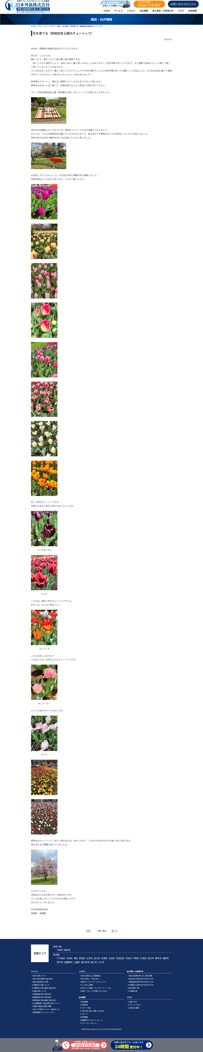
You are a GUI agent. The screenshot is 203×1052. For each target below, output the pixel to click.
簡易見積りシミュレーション (44, 1012)
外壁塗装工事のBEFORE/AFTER (141, 982)
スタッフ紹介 (86, 1008)
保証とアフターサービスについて (93, 982)
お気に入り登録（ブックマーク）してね (96, 988)
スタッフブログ (49, 26)
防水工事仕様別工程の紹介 (43, 978)
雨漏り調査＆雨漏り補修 (42, 1006)
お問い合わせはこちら (183, 4)
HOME (33, 26)
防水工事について (39, 975)
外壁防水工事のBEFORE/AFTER (141, 985)
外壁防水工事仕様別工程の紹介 (44, 988)
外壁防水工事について (41, 985)
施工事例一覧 (134, 988)
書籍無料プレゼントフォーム (92, 1020)
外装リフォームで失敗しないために (94, 991)
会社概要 (84, 1001)
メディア (84, 1014)
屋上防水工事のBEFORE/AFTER (141, 978)
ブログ (39, 26)
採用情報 (84, 1017)
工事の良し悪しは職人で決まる (92, 1011)
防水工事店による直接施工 (91, 975)
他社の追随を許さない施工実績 (140, 975)
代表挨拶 (84, 1004)
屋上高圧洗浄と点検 (40, 982)
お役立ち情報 (134, 1008)
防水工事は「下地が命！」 (91, 978)
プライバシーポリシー (89, 1023)
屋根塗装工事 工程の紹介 (42, 997)
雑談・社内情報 (63, 26)
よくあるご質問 (87, 985)
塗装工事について (39, 991)
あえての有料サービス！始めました (46, 1009)
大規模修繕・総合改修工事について (46, 1003)
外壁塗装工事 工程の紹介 (42, 994)
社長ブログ (133, 1001)
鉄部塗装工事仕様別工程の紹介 (44, 1000)
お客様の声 (133, 991)
